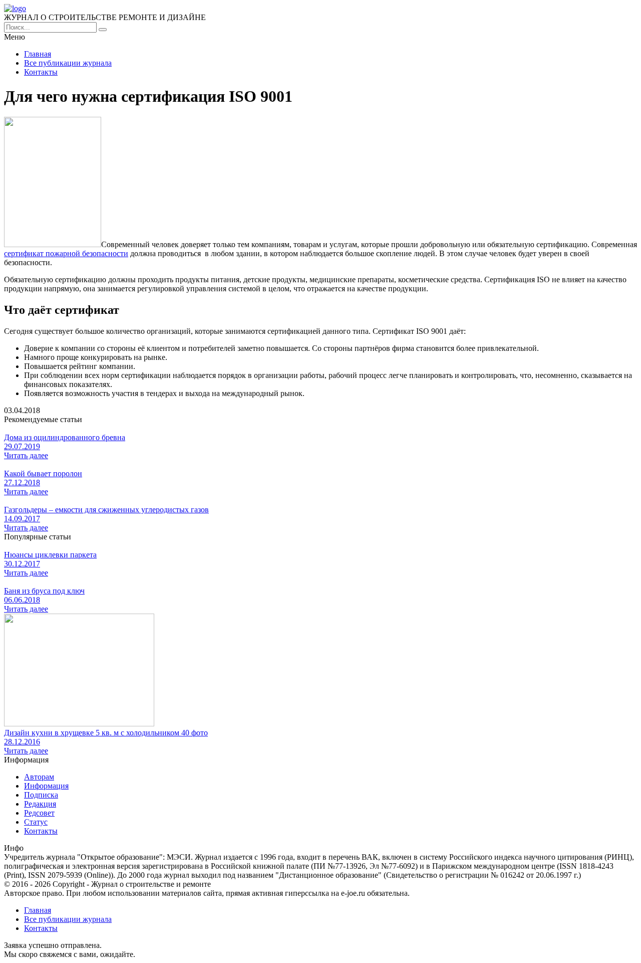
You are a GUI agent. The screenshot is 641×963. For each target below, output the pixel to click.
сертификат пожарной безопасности (66, 253)
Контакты (41, 72)
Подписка (41, 795)
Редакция (40, 804)
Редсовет (39, 813)
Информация (46, 786)
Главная (37, 54)
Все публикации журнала (68, 63)
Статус (36, 822)
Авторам (39, 777)
